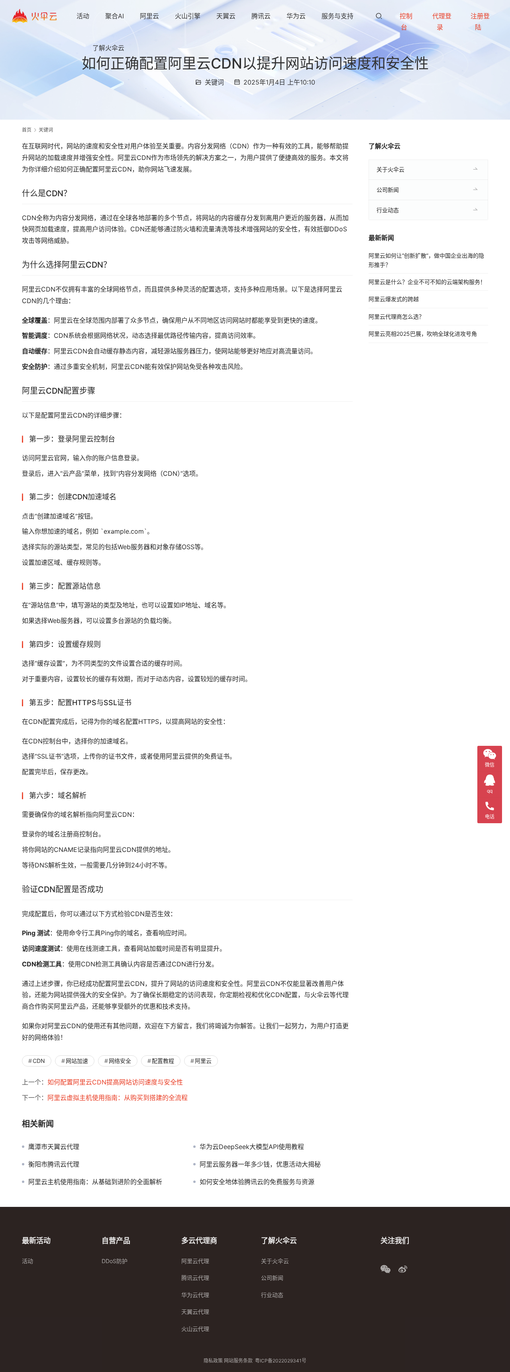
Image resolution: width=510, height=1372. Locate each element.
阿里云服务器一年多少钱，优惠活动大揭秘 (260, 1164)
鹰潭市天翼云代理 (53, 1146)
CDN (39, 1060)
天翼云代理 (195, 1311)
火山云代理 (195, 1328)
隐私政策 (213, 1361)
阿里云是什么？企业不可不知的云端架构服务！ (427, 281)
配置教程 (163, 1060)
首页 (26, 130)
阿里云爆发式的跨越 (394, 299)
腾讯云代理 (195, 1277)
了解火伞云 (108, 48)
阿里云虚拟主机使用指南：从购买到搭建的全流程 (117, 1098)
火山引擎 (187, 16)
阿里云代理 (195, 1261)
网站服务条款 (238, 1361)
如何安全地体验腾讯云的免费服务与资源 (257, 1181)
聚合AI (114, 16)
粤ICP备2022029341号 (280, 1361)
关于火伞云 (390, 169)
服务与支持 (337, 16)
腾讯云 (261, 16)
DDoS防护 (115, 1261)
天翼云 (225, 16)
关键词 (214, 82)
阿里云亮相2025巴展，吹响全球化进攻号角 (423, 333)
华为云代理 (195, 1294)
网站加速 (77, 1060)
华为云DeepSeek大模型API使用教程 (252, 1146)
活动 (82, 16)
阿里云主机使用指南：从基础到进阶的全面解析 (95, 1181)
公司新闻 (388, 189)
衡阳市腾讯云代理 (53, 1164)
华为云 (296, 16)
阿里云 (149, 16)
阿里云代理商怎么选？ (396, 316)
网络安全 (120, 1060)
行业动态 (388, 210)
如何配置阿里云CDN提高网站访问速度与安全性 (115, 1082)
